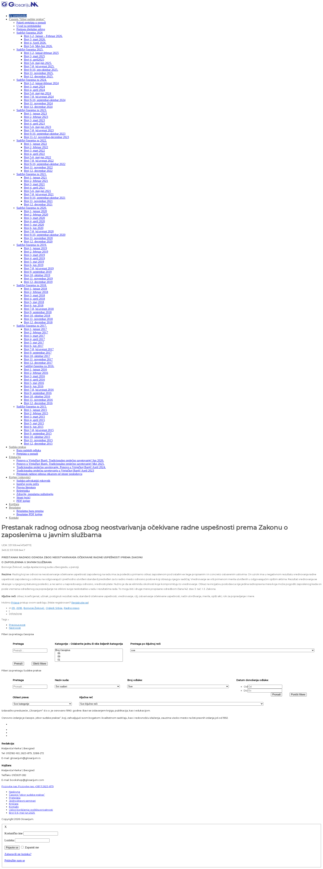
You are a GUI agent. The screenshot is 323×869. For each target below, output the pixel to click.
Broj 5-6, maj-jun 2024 (37, 93)
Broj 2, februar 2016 (36, 372)
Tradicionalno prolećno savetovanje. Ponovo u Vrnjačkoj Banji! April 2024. (61, 467)
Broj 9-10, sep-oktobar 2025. (41, 69)
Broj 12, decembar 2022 (38, 170)
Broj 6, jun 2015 (33, 426)
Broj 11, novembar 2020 (38, 238)
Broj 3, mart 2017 (34, 335)
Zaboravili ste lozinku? (17, 854)
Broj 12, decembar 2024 (38, 106)
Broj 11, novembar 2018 (38, 319)
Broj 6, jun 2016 (33, 386)
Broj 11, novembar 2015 (38, 440)
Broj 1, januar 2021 (35, 177)
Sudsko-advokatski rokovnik (33, 480)
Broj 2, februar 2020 (36, 214)
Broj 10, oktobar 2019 (37, 275)
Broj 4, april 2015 (34, 420)
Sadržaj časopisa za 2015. (31, 406)
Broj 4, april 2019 (34, 258)
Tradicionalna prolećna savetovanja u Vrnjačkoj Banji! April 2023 (55, 470)
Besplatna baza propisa (30, 511)
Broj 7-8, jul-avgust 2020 (39, 231)
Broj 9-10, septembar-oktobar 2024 (44, 100)
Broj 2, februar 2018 (36, 292)
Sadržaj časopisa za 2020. (31, 207)
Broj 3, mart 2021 (34, 184)
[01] (89, 659)
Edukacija (15, 457)
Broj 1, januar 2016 (35, 369)
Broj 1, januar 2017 (35, 329)
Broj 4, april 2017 (34, 339)
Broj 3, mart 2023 (34, 120)
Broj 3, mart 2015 (34, 416)
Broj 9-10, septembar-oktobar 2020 (44, 234)
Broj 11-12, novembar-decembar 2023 (46, 137)
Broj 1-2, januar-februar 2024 (41, 83)
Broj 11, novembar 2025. (38, 73)
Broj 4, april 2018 (34, 298)
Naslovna (14, 791)
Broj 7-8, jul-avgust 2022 (39, 160)
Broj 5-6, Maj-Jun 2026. (38, 46)
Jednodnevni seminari (22, 800)
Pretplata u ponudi (27, 453)
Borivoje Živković (34, 607)
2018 (19, 607)
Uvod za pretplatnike (28, 26)
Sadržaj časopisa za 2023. (31, 110)
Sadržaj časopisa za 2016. (39, 366)
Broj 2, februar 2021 (36, 180)
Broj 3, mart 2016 (34, 376)
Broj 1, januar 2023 (35, 113)
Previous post (17, 624)
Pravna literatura (26, 487)
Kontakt (14, 517)
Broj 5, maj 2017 (34, 342)
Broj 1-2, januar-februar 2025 (41, 52)
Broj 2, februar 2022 (36, 147)
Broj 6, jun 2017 (33, 345)
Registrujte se (79, 602)
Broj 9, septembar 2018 (38, 312)
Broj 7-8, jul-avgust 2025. (39, 66)
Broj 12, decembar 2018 (38, 322)
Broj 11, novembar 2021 (38, 201)
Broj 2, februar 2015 (36, 413)
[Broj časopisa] (89, 650)
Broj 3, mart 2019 (34, 255)
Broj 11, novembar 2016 (38, 399)
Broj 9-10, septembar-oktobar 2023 (44, 133)
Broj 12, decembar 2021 (38, 204)
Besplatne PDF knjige (29, 514)
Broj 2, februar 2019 (36, 251)
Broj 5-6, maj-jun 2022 (37, 157)
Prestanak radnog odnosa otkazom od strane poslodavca (49, 473)
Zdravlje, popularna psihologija (34, 494)
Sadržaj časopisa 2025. (29, 49)
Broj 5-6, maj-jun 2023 (37, 127)
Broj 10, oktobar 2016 (37, 396)
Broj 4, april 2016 (34, 379)
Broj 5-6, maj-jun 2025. (38, 63)
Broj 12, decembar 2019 (38, 281)
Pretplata (14, 797)
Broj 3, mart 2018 (34, 295)
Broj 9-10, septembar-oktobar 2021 (44, 197)
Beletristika (23, 490)
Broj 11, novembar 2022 (38, 167)
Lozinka (9, 840)
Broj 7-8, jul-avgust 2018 (39, 308)
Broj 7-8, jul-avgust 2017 (39, 349)
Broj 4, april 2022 (34, 153)
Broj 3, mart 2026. (35, 39)
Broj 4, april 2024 (34, 90)
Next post (15, 627)
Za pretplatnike (18, 15)
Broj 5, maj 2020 (34, 224)
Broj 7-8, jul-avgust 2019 (39, 268)
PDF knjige (23, 500)
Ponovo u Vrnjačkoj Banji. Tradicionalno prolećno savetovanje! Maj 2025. (60, 463)
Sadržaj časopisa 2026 (29, 32)
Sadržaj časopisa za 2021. (31, 174)
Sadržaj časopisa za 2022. (31, 140)
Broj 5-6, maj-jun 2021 (37, 191)
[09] (89, 656)
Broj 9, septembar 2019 (38, 271)
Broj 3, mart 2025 (34, 56)
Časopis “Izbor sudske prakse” (27, 19)
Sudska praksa (17, 447)
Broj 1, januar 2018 (35, 288)
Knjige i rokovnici (19, 477)
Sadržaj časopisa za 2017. (31, 325)
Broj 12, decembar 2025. (38, 76)
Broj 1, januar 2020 (35, 211)
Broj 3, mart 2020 (34, 217)
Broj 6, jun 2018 (33, 305)
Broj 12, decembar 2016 (38, 403)
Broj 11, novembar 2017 (38, 359)
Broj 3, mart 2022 (34, 150)
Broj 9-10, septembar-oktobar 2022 (44, 164)
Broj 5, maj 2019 (34, 261)
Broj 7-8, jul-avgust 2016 (39, 389)
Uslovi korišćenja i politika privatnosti (31, 809)
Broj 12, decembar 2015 (38, 443)
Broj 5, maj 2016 (34, 383)
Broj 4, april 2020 (34, 221)
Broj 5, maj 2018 (34, 302)
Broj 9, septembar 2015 (38, 433)
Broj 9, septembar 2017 (38, 352)
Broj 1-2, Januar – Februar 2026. (43, 36)
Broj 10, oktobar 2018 (37, 315)
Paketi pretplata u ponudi (31, 22)
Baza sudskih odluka (28, 450)
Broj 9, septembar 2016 (38, 393)
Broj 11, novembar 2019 (38, 278)
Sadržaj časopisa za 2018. (31, 285)
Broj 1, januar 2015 (35, 409)
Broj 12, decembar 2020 (38, 241)
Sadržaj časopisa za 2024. (31, 79)
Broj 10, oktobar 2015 (37, 436)
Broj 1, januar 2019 (35, 248)
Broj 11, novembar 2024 (38, 103)
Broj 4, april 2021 (34, 187)
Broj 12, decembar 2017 (38, 362)
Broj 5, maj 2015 (34, 423)
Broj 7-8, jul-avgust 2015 (39, 430)
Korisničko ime (13, 833)
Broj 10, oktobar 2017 (37, 356)
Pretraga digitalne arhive (30, 29)
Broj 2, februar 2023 (36, 116)
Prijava (15, 602)
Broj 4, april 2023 (34, 123)
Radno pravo (71, 607)
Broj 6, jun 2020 (33, 228)
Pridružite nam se (14, 860)
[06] (89, 653)
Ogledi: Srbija (54, 607)
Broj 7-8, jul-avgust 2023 (39, 130)
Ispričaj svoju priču (27, 484)
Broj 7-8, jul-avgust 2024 (39, 96)
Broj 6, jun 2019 (33, 265)
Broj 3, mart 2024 (34, 86)
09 (13, 607)
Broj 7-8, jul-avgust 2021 (39, 194)
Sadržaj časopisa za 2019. (31, 244)
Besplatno (15, 507)
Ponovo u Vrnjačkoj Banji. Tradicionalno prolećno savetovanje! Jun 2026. (60, 460)
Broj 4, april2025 (34, 59)
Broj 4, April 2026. (35, 42)
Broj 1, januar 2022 (35, 143)
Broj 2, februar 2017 (36, 332)
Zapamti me (32, 847)
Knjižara (14, 504)
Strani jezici (23, 497)
